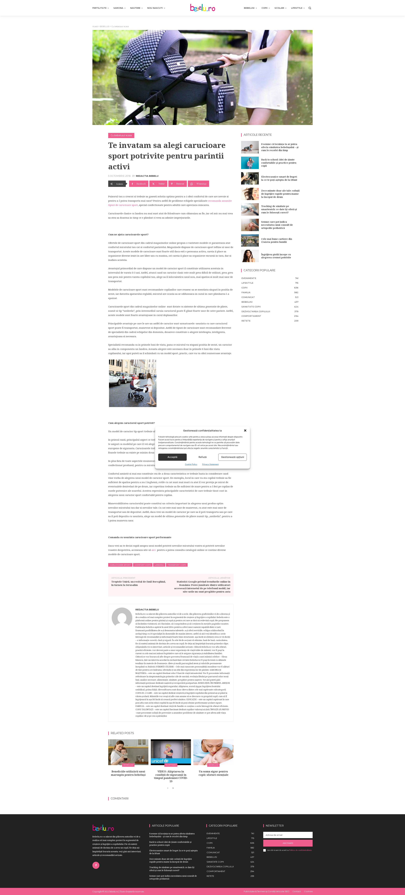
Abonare (288, 843)
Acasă (95, 26)
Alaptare (171, 765)
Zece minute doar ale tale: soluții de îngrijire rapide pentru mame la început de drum (280, 193)
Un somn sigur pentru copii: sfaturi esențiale (213, 773)
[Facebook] (95, 865)
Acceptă (172, 457)
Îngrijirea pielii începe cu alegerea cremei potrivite (276, 256)
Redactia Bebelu (147, 176)
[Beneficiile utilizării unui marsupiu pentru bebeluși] (128, 752)
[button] (245, 430)
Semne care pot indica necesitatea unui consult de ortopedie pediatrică (277, 224)
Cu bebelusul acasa (120, 26)
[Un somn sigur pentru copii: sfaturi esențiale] (213, 752)
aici (154, 549)
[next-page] (173, 788)
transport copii (177, 565)
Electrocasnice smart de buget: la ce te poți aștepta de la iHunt (279, 178)
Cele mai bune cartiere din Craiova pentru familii (276, 240)
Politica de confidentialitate (300, 850)
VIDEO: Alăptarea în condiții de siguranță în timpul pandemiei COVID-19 (171, 776)
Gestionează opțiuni (232, 457)
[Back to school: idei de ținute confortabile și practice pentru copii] (250, 163)
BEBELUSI (104, 26)
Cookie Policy (191, 464)
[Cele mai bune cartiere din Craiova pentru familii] (250, 240)
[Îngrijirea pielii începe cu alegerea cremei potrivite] (250, 256)
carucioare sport (120, 565)
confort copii (143, 565)
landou (159, 565)
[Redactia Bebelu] (122, 663)
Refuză (203, 457)
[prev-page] (168, 788)
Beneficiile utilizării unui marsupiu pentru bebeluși (128, 773)
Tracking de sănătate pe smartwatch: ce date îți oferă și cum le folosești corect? (279, 209)
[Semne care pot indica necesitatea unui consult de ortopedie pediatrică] (250, 225)
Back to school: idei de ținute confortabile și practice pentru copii (278, 162)
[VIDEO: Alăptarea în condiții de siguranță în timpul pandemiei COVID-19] (171, 752)
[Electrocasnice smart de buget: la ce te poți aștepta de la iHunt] (250, 178)
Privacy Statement (210, 464)
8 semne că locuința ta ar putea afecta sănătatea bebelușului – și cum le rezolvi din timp (280, 147)
